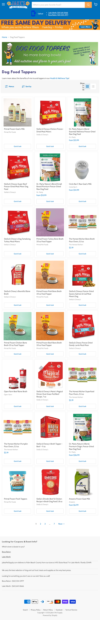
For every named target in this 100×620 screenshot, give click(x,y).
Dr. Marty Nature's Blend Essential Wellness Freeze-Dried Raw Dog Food (82, 131)
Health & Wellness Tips (59, 78)
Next (60, 524)
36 (83, 87)
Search (25, 610)
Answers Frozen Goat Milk (79, 499)
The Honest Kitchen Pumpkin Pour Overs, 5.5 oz (16, 445)
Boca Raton (6, 552)
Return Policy (48, 610)
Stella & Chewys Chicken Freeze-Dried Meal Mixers (49, 130)
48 (83, 90)
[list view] (93, 86)
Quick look (17, 146)
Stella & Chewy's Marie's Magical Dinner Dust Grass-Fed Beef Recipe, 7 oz (49, 394)
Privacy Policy (35, 610)
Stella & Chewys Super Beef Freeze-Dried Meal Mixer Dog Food (16, 186)
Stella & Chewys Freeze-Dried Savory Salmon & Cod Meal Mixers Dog (81, 294)
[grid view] (87, 86)
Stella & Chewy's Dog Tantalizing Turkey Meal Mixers (17, 240)
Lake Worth (6, 557)
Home (4, 37)
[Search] (88, 5)
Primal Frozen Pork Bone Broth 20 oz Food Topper (49, 292)
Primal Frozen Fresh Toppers (15, 499)
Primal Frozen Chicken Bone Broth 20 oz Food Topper (15, 344)
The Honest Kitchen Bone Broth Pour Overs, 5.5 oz (82, 240)
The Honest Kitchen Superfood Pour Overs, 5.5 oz (81, 392)
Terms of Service (71, 610)
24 (83, 85)
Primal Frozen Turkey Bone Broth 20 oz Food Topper (49, 240)
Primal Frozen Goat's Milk (14, 129)
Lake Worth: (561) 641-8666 (58, 13)
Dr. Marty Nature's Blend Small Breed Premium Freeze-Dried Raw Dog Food (49, 186)
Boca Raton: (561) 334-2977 (58, 15)
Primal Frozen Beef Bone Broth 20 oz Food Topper (49, 344)
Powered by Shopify (50, 615)
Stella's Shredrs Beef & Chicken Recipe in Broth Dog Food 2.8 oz (49, 500)
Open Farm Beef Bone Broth (15, 391)
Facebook (59, 610)
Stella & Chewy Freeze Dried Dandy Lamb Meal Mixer (80, 344)
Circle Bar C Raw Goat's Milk (80, 184)
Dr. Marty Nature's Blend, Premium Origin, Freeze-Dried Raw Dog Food (81, 446)
